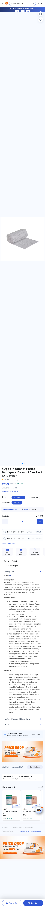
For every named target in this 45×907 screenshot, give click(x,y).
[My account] (38, 3)
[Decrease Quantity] (5, 521)
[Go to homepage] (6, 3)
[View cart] (42, 3)
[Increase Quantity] (40, 521)
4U (10, 575)
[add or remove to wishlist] (40, 19)
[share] (40, 13)
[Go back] (3, 3)
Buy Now (34, 903)
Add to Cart (13, 903)
